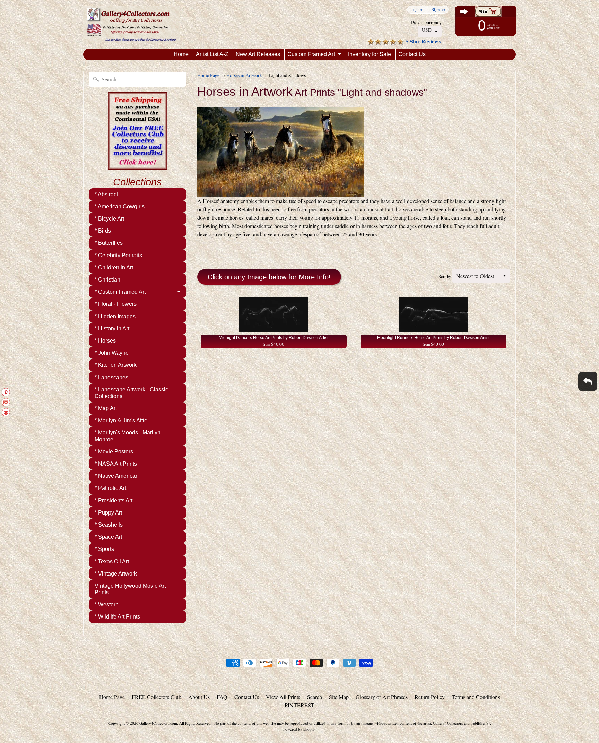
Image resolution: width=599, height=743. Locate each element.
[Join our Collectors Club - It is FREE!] (137, 165)
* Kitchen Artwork (116, 365)
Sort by (445, 276)
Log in (416, 9)
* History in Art (112, 328)
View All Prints (283, 696)
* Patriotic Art (110, 488)
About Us (199, 696)
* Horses (105, 341)
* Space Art (108, 537)
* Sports (104, 549)
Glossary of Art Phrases (382, 696)
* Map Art (106, 408)
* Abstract (106, 194)
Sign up (438, 9)
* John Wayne (112, 353)
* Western (107, 604)
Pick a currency (426, 22)
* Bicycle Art (109, 219)
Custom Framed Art (311, 54)
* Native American (117, 476)
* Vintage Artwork (116, 574)
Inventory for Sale (369, 54)
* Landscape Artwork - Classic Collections (131, 393)
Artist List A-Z (212, 54)
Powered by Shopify (299, 729)
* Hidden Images (115, 316)
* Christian (107, 280)
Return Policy (430, 696)
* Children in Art (114, 267)
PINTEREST (299, 705)
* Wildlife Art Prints (117, 617)
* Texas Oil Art (112, 561)
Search (314, 696)
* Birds (103, 231)
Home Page (208, 75)
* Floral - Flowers (116, 304)
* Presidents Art (113, 500)
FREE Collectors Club (156, 696)
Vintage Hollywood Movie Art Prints (130, 589)
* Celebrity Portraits (118, 255)
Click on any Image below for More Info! (269, 277)
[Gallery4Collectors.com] (131, 24)
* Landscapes (111, 377)
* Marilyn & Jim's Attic (121, 420)
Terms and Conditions (476, 696)
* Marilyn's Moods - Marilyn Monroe (127, 436)
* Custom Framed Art (120, 292)
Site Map (339, 696)
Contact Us (412, 54)
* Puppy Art (108, 513)
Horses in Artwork (244, 75)
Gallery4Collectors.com (158, 723)
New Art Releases (258, 54)
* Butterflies (109, 243)
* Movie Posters (114, 452)
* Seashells (109, 525)
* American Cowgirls (120, 206)
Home (181, 54)
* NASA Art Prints (116, 464)
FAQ (222, 696)
